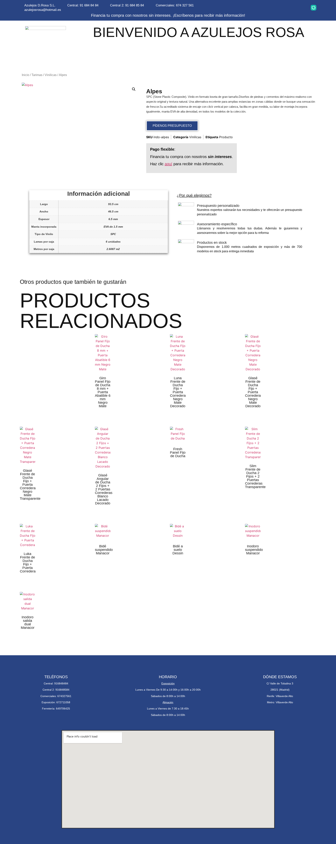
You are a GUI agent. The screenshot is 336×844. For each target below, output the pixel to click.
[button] (133, 89)
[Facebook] (289, 7)
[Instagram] (264, 7)
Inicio (25, 75)
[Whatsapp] (277, 7)
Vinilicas (51, 75)
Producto (226, 137)
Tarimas (37, 75)
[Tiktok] (301, 7)
